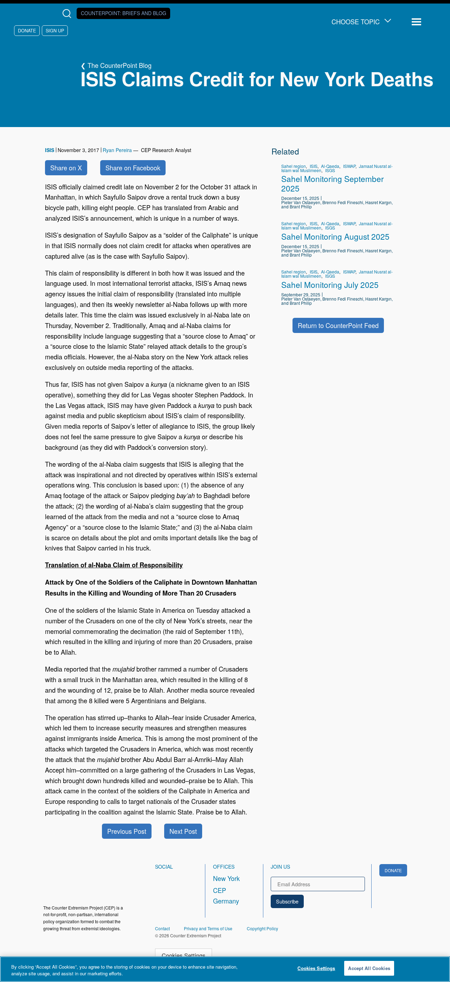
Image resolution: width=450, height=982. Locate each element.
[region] (225, 969)
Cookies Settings (183, 955)
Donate (27, 30)
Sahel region (293, 166)
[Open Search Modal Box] (68, 13)
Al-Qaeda (330, 166)
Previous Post (126, 831)
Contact (162, 928)
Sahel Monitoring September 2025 (332, 183)
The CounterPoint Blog (120, 65)
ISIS (49, 149)
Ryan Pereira (117, 149)
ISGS (330, 170)
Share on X (66, 167)
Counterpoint (123, 13)
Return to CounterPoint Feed (338, 325)
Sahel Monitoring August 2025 (335, 236)
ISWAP (349, 166)
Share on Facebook (132, 167)
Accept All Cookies (369, 968)
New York (226, 878)
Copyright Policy (262, 928)
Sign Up (55, 30)
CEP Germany (226, 895)
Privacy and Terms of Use (208, 928)
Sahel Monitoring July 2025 (330, 284)
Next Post (183, 831)
